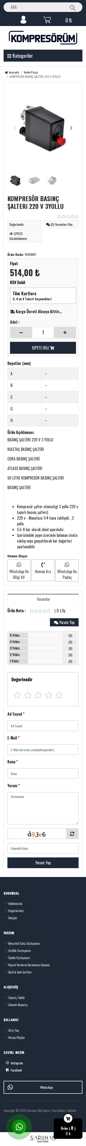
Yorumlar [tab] (43, 599)
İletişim (12, 917)
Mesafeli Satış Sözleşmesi (24, 943)
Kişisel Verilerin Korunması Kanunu (29, 964)
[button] (71, 128)
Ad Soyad (16, 714)
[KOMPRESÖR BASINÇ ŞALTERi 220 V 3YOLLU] (43, 128)
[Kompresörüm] (43, 38)
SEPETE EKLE (41, 348)
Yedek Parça (31, 72)
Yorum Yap (43, 863)
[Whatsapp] (19, 1127)
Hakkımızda (15, 903)
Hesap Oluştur (16, 1037)
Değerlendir (21, 679)
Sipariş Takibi (16, 997)
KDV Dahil (17, 282)
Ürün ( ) (68, 1128)
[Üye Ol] (23, 19)
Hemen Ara (43, 571)
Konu (12, 762)
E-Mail (13, 738)
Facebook (16, 1070)
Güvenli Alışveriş (17, 1004)
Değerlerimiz (16, 910)
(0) (70, 635)
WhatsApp (46, 1087)
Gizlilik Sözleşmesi (19, 950)
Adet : (15, 322)
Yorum (13, 785)
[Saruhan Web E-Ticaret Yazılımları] (43, 1139)
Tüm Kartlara (24, 293)
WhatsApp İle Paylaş (67, 574)
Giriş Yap (13, 1030)
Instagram (17, 1063)
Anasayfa (13, 72)
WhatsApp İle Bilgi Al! (19, 574)
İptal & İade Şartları (20, 972)
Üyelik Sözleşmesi (19, 957)
